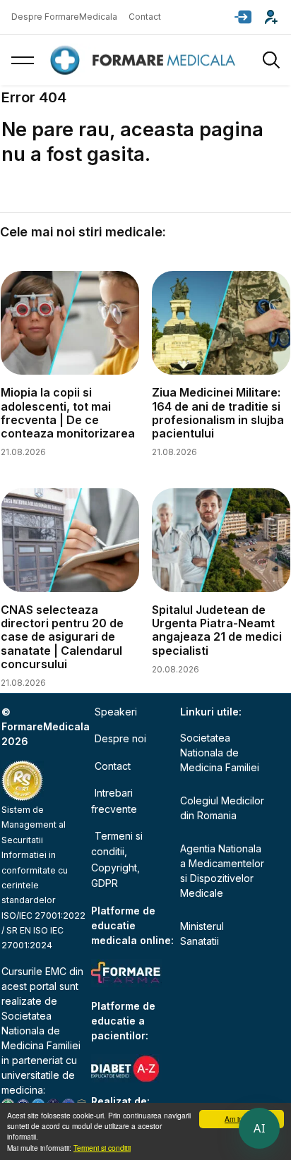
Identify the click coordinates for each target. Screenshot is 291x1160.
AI (259, 1128)
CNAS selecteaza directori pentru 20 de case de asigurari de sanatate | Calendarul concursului (62, 637)
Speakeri (116, 712)
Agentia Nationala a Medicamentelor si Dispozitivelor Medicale (222, 870)
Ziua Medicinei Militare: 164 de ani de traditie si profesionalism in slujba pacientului (218, 412)
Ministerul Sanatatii (202, 933)
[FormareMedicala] (145, 60)
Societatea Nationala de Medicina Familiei (41, 1030)
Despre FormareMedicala (64, 16)
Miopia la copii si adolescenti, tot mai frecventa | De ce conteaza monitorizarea (68, 412)
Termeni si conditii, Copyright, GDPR (117, 859)
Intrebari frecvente (114, 800)
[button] (242, 17)
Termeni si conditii (102, 1147)
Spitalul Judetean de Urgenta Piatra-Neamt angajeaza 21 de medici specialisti (217, 630)
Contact (145, 16)
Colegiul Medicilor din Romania (222, 808)
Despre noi (120, 738)
